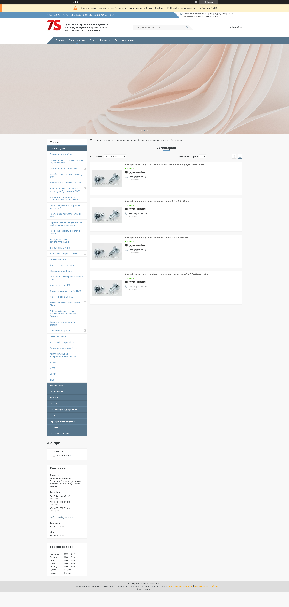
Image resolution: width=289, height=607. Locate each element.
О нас (93, 40)
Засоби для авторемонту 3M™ (65, 182)
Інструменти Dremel (60, 247)
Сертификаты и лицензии (63, 421)
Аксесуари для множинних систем (63, 323)
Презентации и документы (63, 409)
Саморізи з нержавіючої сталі (153, 140)
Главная (60, 40)
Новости (54, 397)
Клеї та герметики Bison (62, 265)
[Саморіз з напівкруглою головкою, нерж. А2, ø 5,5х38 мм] (107, 251)
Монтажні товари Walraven (64, 253)
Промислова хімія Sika (61, 154)
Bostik (53, 373)
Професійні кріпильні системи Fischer (65, 232)
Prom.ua (159, 583)
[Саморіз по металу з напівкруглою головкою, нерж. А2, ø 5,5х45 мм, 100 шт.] (107, 288)
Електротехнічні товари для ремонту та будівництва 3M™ (65, 190)
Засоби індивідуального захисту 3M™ (66, 175)
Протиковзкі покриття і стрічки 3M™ (66, 215)
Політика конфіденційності (206, 586)
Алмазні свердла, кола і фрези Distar (65, 304)
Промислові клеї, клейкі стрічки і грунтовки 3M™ (66, 161)
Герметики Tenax (58, 259)
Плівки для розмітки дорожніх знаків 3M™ (65, 207)
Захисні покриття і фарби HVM (65, 291)
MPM (52, 368)
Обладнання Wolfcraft (61, 270)
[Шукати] (187, 27)
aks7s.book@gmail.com (61, 517)
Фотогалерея (56, 385)
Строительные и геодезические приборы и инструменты (66, 223)
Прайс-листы (56, 391)
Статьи (53, 403)
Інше (52, 379)
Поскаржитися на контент (181, 586)
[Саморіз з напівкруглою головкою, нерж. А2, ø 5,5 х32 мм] (107, 215)
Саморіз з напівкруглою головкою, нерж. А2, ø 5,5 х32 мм (157, 201)
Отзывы (54, 427)
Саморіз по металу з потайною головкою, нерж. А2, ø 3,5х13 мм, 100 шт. (165, 164)
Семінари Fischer (58, 336)
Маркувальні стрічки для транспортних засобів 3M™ (64, 198)
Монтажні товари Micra (62, 342)
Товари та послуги (104, 140)
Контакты (105, 40)
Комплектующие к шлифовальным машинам (63, 355)
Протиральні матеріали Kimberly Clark (66, 278)
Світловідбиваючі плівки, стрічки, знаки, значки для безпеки (63, 314)
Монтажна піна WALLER (62, 296)
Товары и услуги (77, 40)
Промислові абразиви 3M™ (63, 168)
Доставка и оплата (124, 40)
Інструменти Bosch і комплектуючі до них (60, 240)
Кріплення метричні (60, 330)
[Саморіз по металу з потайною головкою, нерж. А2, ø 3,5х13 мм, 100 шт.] (107, 178)
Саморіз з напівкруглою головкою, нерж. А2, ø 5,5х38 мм (157, 237)
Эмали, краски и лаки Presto (64, 348)
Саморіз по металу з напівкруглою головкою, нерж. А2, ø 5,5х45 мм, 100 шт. (167, 274)
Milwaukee (55, 362)
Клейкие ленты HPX (60, 285)
